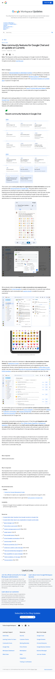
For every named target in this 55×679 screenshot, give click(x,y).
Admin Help (6, 635)
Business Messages (42, 650)
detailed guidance (34, 76)
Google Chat (9, 50)
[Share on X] (13, 54)
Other (14, 50)
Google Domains (41, 639)
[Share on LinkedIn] (6, 54)
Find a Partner (23, 647)
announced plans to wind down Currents (20, 73)
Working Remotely (24, 643)
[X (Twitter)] (22, 625)
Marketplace (23, 650)
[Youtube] (19, 625)
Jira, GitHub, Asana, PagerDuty (29, 423)
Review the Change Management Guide (14, 492)
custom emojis (27, 291)
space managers (28, 409)
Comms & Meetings (9, 23)
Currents (4, 50)
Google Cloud (40, 635)
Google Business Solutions (43, 647)
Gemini (5, 25)
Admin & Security (8, 26)
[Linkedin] (25, 625)
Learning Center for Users (9, 639)
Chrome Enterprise (42, 643)
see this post (19, 61)
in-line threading (16, 289)
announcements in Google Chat (19, 188)
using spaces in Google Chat (35, 498)
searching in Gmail (13, 363)
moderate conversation (9, 411)
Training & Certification (26, 662)
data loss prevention (9, 413)
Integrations (23, 658)
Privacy (32, 669)
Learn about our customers (10, 592)
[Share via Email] (3, 54)
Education (6, 28)
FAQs (21, 654)
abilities (48, 409)
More (5, 29)
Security (22, 635)
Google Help (6, 647)
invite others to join (44, 367)
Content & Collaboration (10, 24)
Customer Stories (24, 639)
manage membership (25, 411)
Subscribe (48, 2)
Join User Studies (41, 654)
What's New (6, 654)
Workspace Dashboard (8, 650)
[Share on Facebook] (9, 54)
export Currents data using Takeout (36, 88)
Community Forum (7, 643)
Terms (36, 669)
